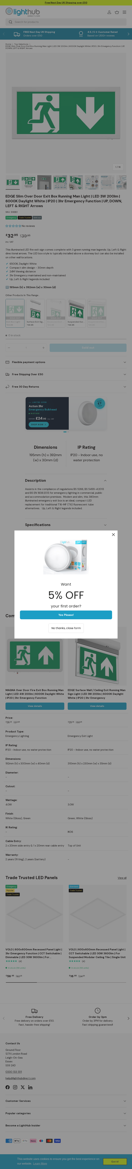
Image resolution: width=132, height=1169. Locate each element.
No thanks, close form (66, 628)
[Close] (113, 534)
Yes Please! (66, 615)
